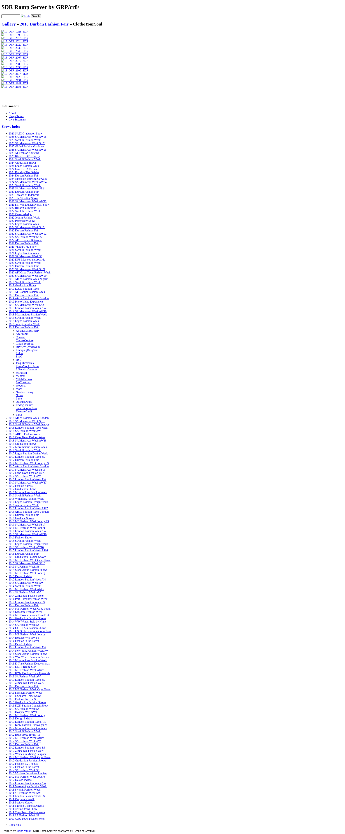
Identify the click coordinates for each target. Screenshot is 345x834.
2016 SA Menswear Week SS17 (27, 524)
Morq (19, 388)
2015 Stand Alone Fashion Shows (28, 569)
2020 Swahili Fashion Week (25, 262)
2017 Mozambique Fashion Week (28, 447)
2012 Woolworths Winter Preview (28, 773)
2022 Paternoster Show (22, 220)
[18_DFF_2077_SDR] (14, 60)
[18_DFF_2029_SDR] (14, 44)
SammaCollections (26, 408)
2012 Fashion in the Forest (24, 766)
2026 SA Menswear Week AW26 (28, 136)
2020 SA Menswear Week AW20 (28, 275)
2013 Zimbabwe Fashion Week (26, 682)
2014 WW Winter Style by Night (27, 621)
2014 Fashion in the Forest (24, 640)
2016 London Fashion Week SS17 (28, 508)
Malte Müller (24, 830)
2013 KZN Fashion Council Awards (29, 673)
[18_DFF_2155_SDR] (14, 86)
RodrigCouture (24, 404)
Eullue (19, 353)
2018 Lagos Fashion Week (24, 320)
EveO (19, 356)
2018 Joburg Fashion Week (24, 324)
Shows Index (10, 126)
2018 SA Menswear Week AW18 (28, 440)
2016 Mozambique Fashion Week (28, 492)
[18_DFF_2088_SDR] (14, 64)
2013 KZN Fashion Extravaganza (28, 724)
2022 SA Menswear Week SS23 (27, 227)
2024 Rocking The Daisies (24, 172)
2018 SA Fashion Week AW (25, 430)
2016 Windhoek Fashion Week (26, 498)
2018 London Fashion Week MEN (28, 427)
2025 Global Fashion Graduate (26, 146)
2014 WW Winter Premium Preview (29, 657)
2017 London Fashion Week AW (27, 479)
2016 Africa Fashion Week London (29, 511)
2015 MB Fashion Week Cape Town (29, 560)
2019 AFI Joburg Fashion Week (27, 291)
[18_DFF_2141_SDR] (14, 83)
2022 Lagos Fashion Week (24, 224)
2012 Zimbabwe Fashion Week (26, 750)
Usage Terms (16, 116)
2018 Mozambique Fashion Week (28, 314)
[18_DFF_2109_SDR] (14, 70)
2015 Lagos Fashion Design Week (28, 543)
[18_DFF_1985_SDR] (14, 31)
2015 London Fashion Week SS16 (28, 550)
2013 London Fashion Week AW (27, 721)
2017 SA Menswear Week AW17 (28, 482)
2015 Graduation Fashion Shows (27, 556)
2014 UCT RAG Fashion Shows (27, 627)
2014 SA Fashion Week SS (24, 624)
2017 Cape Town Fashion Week (27, 472)
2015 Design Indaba (20, 576)
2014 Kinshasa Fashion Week (25, 611)
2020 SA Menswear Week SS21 (27, 269)
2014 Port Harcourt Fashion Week (28, 598)
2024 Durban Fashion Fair (24, 175)
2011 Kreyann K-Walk (21, 799)
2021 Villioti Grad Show (23, 246)
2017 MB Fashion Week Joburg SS (29, 463)
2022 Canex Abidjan (20, 214)
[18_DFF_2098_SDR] (14, 67)
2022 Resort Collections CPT (25, 207)
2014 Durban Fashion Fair (24, 605)
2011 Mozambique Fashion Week (28, 786)
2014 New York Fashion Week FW (29, 650)
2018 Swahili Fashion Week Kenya (29, 424)
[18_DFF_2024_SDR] (14, 41)
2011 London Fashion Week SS (27, 796)
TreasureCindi (24, 411)
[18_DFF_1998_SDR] (14, 34)
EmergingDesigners (27, 350)
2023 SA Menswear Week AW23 (28, 201)
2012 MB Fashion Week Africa (26, 737)
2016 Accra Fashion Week (24, 505)
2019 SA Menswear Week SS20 (27, 304)
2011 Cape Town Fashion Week (27, 812)
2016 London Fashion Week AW (27, 531)
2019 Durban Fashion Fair (24, 295)
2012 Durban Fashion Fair (24, 744)
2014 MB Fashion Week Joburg (27, 634)
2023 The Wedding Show (23, 198)
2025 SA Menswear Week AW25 (28, 149)
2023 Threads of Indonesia (24, 194)
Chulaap (20, 337)
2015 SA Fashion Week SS (24, 566)
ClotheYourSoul (25, 343)
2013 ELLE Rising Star (22, 666)
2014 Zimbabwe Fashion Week (26, 595)
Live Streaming (17, 119)
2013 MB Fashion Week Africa (26, 670)
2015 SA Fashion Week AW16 (26, 547)
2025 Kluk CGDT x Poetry (24, 156)
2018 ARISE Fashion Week (24, 434)
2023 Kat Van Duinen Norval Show (29, 204)
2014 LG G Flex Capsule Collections (30, 631)
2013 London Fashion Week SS (27, 679)
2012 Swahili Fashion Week (25, 731)
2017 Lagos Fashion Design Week (28, 453)
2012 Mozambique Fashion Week (28, 728)
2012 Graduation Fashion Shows (27, 760)
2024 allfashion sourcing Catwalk (28, 178)
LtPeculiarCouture (26, 369)
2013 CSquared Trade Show (25, 695)
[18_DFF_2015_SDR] (14, 38)
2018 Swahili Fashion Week (25, 317)
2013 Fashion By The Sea (23, 699)
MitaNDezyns (24, 379)
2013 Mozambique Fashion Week (28, 660)
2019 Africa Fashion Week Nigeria (28, 278)
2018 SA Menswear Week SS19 (27, 421)
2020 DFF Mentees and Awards (27, 259)
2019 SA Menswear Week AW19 (28, 311)
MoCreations (23, 382)
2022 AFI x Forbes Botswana (25, 240)
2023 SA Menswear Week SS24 (27, 188)
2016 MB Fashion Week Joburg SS (29, 521)
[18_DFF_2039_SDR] (14, 47)
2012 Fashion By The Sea (23, 763)
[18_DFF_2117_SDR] (14, 73)
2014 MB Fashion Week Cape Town (29, 608)
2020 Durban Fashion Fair (24, 266)
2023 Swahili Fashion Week (25, 185)
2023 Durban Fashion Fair (24, 191)
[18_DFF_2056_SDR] (14, 54)
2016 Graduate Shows (21, 518)
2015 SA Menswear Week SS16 (27, 563)
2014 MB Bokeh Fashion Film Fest (29, 615)
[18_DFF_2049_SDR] (14, 51)
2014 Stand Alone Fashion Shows (28, 653)
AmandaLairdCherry (28, 330)
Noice (19, 395)
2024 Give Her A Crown (23, 169)
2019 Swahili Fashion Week (25, 282)
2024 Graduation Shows (22, 162)
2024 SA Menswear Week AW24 (28, 181)
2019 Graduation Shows (22, 285)
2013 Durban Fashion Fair (24, 686)
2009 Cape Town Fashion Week (27, 818)
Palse (19, 398)
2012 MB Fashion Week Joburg (27, 776)
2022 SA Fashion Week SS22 (25, 236)
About (12, 113)
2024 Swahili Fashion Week (25, 159)
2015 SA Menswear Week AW (26, 582)
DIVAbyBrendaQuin (28, 346)
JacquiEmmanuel (25, 362)
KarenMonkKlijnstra (27, 366)
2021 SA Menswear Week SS (25, 256)
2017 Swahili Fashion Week (25, 450)
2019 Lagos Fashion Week (24, 288)
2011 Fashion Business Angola (26, 805)
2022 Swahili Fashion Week (25, 211)
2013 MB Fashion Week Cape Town (29, 689)
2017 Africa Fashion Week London (29, 466)
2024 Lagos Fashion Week (24, 165)
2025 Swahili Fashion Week (25, 139)
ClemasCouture (24, 340)
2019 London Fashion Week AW (27, 308)
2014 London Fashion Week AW (27, 647)
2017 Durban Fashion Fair (24, 459)
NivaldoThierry (24, 392)
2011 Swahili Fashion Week (24, 789)
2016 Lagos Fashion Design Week (28, 501)
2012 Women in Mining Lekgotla (28, 754)
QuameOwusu (24, 401)
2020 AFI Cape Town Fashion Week (29, 272)
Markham (21, 372)
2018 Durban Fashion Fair (44, 24)
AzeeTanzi (22, 333)
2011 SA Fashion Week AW (25, 792)
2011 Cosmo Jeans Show (23, 808)
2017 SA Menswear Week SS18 (27, 469)
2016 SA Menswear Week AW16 (28, 534)
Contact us (15, 824)
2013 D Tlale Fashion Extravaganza (29, 663)
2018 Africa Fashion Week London (29, 417)
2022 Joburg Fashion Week (24, 217)
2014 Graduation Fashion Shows (27, 618)
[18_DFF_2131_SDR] (14, 80)
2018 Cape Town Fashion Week (27, 437)
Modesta (21, 385)
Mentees (20, 375)
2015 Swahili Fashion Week (25, 540)
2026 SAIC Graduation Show (26, 133)
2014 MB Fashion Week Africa (26, 589)
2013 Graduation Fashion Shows (27, 702)
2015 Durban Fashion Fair (24, 553)
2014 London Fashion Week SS (27, 602)
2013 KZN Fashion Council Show (28, 705)
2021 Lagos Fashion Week (24, 253)
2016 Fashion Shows (21, 537)
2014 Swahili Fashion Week (25, 585)
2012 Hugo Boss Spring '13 (24, 734)
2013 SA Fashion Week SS (24, 708)
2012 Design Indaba (20, 779)
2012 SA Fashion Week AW (25, 741)
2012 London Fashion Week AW (27, 783)
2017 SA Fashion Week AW (25, 476)
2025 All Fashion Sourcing (24, 152)
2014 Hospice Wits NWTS (24, 637)
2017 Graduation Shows (22, 489)
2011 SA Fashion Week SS (24, 815)
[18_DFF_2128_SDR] (14, 76)
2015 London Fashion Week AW (27, 579)
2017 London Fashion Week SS (27, 456)
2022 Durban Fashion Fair (24, 230)
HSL (18, 359)
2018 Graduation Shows (22, 443)
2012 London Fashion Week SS (27, 747)
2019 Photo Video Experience (26, 301)
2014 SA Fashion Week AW (25, 592)
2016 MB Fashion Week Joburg (27, 527)
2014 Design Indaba (20, 644)
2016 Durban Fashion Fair (24, 514)
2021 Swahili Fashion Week (25, 249)
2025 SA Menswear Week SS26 (27, 143)
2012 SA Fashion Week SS (24, 770)
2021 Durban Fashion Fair (24, 243)
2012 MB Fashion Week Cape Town (29, 757)
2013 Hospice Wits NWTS (24, 712)
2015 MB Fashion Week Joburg (27, 573)
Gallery (8, 24)
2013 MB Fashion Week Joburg (27, 715)
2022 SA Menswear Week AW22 (28, 233)
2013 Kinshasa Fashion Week (25, 692)
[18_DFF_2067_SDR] (14, 57)
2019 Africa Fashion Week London (29, 298)
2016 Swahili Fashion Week (25, 495)
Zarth (19, 414)
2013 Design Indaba (20, 718)
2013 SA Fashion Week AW (25, 676)
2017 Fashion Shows (21, 485)
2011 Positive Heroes (21, 802)
